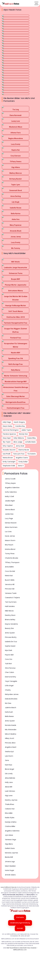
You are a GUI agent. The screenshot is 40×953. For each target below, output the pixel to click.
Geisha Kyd (9, 751)
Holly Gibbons (19, 438)
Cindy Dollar (23, 462)
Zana (7, 760)
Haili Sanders (10, 606)
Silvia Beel (8, 505)
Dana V (21, 466)
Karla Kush (9, 712)
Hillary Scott (9, 738)
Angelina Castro (22, 458)
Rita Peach (9, 545)
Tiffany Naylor (10, 483)
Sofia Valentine (11, 492)
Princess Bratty (10, 637)
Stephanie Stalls (9, 466)
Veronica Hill (9, 584)
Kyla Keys (8, 765)
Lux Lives (8, 531)
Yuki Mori (8, 663)
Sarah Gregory (19, 422)
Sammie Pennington (11, 430)
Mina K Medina (10, 734)
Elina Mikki (8, 813)
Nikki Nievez (9, 611)
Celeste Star (10, 809)
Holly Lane (9, 782)
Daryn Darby (7, 426)
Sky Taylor (7, 442)
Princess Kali (9, 589)
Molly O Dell (9, 496)
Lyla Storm (9, 756)
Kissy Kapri (7, 438)
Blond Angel (9, 769)
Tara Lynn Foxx (18, 454)
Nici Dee (8, 703)
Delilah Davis (10, 848)
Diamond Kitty (10, 677)
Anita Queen (10, 633)
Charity (8, 690)
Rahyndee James (11, 694)
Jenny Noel (20, 446)
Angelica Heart (10, 747)
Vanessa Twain (11, 593)
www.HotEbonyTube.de (8, 887)
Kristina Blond (10, 549)
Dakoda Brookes (11, 699)
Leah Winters (10, 791)
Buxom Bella (9, 580)
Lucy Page (9, 518)
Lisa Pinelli (6, 454)
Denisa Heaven (11, 523)
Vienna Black (10, 509)
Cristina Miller (10, 826)
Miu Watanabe (10, 729)
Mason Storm (10, 540)
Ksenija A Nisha (10, 822)
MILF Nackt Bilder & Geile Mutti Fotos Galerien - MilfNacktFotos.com (22, 949)
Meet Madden (10, 866)
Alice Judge (17, 442)
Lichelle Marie (30, 442)
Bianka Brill (9, 857)
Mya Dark (8, 650)
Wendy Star (23, 434)
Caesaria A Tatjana (12, 597)
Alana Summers (11, 527)
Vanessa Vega (10, 839)
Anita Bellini (9, 567)
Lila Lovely (9, 773)
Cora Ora (8, 659)
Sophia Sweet (10, 646)
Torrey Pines (9, 553)
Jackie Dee (9, 514)
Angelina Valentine (12, 487)
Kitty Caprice (8, 446)
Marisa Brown (8, 458)
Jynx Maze (9, 835)
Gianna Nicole (23, 450)
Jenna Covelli (10, 479)
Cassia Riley (31, 438)
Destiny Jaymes (11, 800)
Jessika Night (10, 501)
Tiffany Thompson (12, 562)
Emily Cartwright (9, 462)
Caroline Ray (20, 426)
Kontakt (20, 928)
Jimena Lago (10, 861)
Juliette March (10, 707)
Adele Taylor (26, 430)
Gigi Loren (9, 795)
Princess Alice (10, 743)
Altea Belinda (10, 778)
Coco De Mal (10, 571)
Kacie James (10, 536)
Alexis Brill (8, 787)
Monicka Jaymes (11, 853)
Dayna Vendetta (11, 624)
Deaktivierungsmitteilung (20, 923)
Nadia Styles (9, 817)
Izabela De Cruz (11, 641)
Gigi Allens (9, 844)
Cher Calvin (9, 672)
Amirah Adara (10, 875)
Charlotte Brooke (11, 558)
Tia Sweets (31, 454)
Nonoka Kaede (10, 725)
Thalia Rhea (9, 804)
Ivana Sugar (9, 870)
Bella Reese (9, 716)
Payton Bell (9, 655)
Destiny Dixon (10, 615)
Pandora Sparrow (9, 434)
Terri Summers (10, 602)
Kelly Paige (7, 422)
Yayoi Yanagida (11, 681)
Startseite (20, 917)
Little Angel (9, 685)
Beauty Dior (9, 628)
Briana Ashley (10, 619)
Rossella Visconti (9, 450)
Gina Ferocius (10, 668)
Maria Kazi (9, 575)
